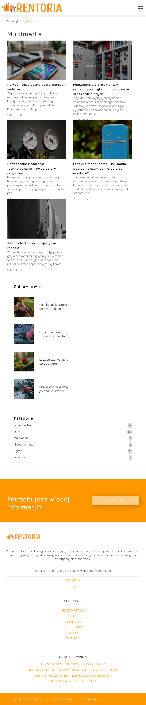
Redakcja (73, 580)
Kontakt (73, 587)
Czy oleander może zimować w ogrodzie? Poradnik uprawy (53, 334)
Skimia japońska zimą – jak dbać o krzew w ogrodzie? (54, 389)
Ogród (18, 451)
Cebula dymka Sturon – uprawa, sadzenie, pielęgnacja (55, 307)
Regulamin (91, 699)
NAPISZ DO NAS (115, 500)
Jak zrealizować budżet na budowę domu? (73, 664)
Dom (17, 431)
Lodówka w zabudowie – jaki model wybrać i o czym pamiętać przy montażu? (100, 168)
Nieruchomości (24, 444)
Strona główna (16, 21)
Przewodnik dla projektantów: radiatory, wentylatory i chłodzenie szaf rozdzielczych (101, 89)
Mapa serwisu (62, 699)
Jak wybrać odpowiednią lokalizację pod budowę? (73, 675)
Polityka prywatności (27, 699)
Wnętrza (19, 457)
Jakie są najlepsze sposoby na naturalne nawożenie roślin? (73, 670)
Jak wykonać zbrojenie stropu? (73, 681)
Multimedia (21, 438)
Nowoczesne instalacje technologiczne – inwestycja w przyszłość (31, 168)
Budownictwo (23, 425)
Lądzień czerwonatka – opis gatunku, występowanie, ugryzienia (55, 362)
